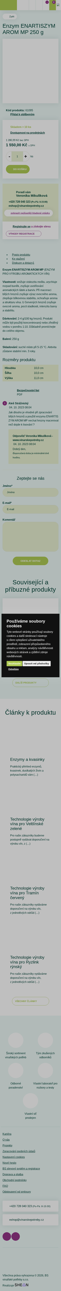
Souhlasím (14, 663)
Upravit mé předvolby (36, 663)
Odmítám (13, 669)
